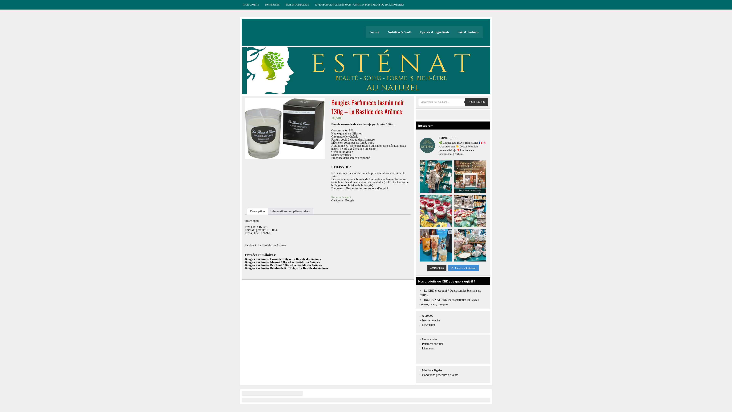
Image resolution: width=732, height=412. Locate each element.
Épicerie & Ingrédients (434, 32)
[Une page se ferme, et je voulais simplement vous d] (436, 176)
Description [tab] (257, 211)
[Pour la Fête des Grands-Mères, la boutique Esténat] (470, 211)
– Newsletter (427, 324)
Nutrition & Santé (399, 32)
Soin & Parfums (468, 32)
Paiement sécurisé (432, 343)
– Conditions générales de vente (439, 375)
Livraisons (428, 348)
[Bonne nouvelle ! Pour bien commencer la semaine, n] (436, 245)
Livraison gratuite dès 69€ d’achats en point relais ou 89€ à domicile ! (359, 4)
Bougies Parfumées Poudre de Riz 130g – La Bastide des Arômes (286, 268)
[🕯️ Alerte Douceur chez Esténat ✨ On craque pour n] (436, 211)
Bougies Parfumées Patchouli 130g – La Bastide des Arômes (283, 265)
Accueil (374, 32)
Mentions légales (432, 370)
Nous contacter (431, 320)
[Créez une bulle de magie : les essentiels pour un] (470, 245)
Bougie (349, 200)
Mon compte (251, 4)
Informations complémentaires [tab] (290, 211)
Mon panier (272, 4)
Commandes (429, 339)
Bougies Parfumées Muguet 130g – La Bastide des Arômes (282, 262)
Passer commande (297, 4)
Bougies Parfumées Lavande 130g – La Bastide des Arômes (283, 259)
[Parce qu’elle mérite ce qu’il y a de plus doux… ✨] (470, 176)
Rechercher (476, 102)
